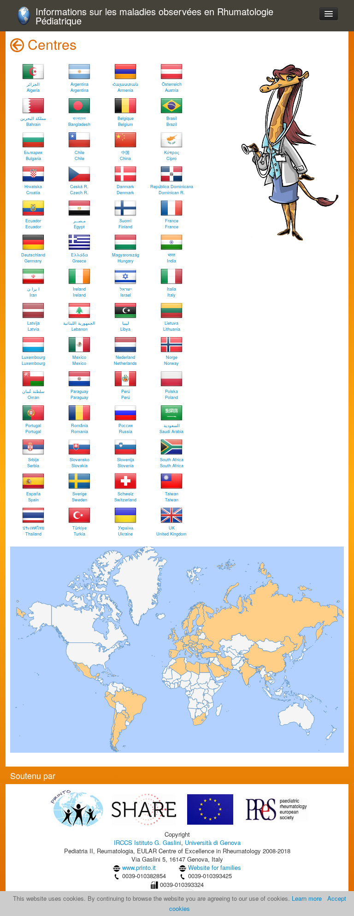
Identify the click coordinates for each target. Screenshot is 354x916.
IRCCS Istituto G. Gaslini (147, 842)
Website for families (214, 867)
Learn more (307, 898)
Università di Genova (213, 842)
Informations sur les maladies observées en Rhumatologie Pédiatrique (154, 16)
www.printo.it (139, 867)
